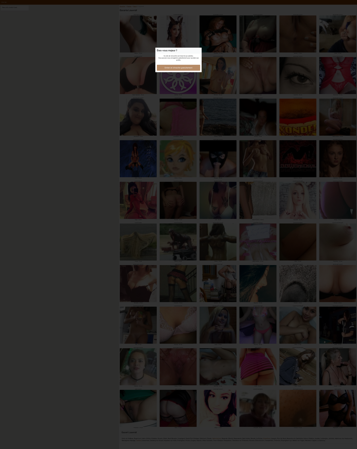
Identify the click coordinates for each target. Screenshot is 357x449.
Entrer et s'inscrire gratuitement (178, 68)
